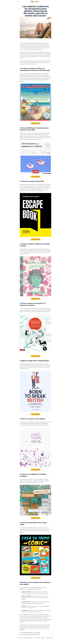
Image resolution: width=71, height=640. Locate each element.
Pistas (34, 637)
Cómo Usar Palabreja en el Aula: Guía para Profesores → (30, 634)
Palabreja (22, 637)
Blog (25, 637)
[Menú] (17, 1)
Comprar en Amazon (35, 123)
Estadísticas (43, 637)
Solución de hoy (29, 637)
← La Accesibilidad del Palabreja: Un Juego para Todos (30, 632)
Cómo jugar (38, 637)
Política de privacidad (49, 637)
